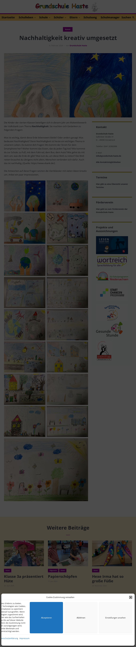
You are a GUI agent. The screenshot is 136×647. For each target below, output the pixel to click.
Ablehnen (81, 617)
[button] (130, 597)
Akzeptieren (46, 617)
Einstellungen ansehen (115, 617)
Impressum (24, 638)
